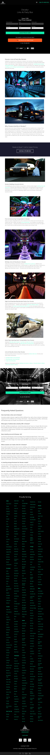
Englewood (16, 541)
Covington (24, 657)
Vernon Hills (32, 711)
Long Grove (32, 661)
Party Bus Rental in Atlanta (39, 363)
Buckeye (39, 538)
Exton (23, 500)
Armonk (15, 521)
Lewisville (8, 554)
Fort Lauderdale (40, 593)
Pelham (15, 601)
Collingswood (16, 709)
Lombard (31, 658)
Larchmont (16, 568)
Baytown (7, 632)
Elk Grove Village (33, 608)
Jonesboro (24, 701)
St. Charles (32, 704)
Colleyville (8, 513)
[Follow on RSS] (29, 753)
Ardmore (15, 686)
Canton (23, 650)
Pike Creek (24, 580)
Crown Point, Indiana (32, 597)
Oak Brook (32, 671)
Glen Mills (23, 508)
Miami (39, 588)
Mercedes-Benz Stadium (15, 342)
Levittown (23, 536)
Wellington (40, 713)
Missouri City (8, 672)
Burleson (7, 578)
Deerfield (31, 600)
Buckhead (29, 304)
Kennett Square (24, 528)
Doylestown (16, 666)
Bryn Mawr (16, 696)
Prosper (7, 506)
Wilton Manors (40, 720)
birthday (14, 67)
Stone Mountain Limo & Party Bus (13, 359)
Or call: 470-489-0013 (25, 43)
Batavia (31, 583)
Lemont (31, 648)
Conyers (23, 655)
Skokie (31, 702)
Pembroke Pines (41, 613)
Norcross (23, 721)
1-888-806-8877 (25, 732)
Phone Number (34, 22)
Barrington (32, 581)
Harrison (15, 556)
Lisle (31, 656)
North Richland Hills (8, 589)
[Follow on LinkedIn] (25, 740)
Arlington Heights (31, 578)
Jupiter (39, 650)
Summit (15, 636)
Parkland (39, 688)
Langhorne (24, 531)
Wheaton (31, 716)
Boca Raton (40, 596)
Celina (7, 541)
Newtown (23, 570)
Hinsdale (31, 549)
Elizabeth (15, 513)
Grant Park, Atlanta (24, 689)
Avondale (39, 536)
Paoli (23, 575)
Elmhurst (31, 610)
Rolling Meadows (31, 692)
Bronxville (15, 531)
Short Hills (16, 626)
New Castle (24, 561)
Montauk (15, 578)
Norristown (24, 573)
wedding (7, 67)
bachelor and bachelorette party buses (21, 306)
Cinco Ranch (8, 637)
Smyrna (31, 512)
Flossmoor (32, 615)
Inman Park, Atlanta (24, 698)
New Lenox (32, 668)
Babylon (15, 523)
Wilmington (16, 678)
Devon (15, 714)
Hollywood (40, 611)
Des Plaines (32, 602)
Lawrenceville (24, 706)
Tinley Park (32, 569)
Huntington (16, 563)
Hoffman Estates (33, 633)
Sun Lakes (40, 579)
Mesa (39, 518)
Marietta (23, 633)
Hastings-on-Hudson (16, 560)
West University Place (8, 707)
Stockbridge (32, 517)
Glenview (31, 628)
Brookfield (32, 586)
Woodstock (32, 542)
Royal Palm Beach (40, 699)
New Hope (24, 564)
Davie (39, 631)
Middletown (24, 551)
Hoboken (15, 516)
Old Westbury (16, 596)
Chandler (39, 513)
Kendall (39, 653)
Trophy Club (8, 600)
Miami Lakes (40, 676)
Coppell (7, 544)
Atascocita (8, 629)
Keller (7, 516)
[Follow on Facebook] (20, 740)
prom (11, 67)
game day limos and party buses (27, 343)
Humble (7, 655)
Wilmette (31, 721)
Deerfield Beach (40, 634)
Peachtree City (32, 501)
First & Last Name (9, 22)
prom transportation (25, 222)
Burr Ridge (32, 591)
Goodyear (39, 554)
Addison (7, 534)
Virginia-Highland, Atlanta (31, 539)
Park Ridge (32, 684)
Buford (23, 647)
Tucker (31, 527)
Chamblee (24, 652)
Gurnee (31, 630)
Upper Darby (16, 671)
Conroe (7, 639)
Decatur (23, 665)
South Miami (40, 702)
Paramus (15, 598)
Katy (7, 614)
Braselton (23, 642)
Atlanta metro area (33, 353)
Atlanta (23, 620)
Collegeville (16, 706)
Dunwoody (24, 677)
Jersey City (16, 508)
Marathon (39, 671)
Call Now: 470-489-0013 (25, 151)
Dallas (7, 500)
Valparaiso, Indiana (32, 708)
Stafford (7, 694)
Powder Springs (32, 504)
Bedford (7, 573)
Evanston (31, 613)
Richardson (8, 559)
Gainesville (24, 685)
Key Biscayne (40, 655)
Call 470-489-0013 (44, 2)
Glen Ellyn (31, 623)
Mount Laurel (24, 556)
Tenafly (15, 644)
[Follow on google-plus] (26, 753)
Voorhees (23, 600)
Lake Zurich (32, 646)
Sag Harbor (16, 621)
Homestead (40, 645)
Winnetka (39, 501)
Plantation (39, 693)
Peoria (39, 564)
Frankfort (31, 618)
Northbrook (32, 559)
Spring (7, 624)
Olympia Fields (32, 676)
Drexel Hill (16, 719)
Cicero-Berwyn (32, 567)
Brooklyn (7, 714)
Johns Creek (24, 623)
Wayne (15, 658)
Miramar (39, 606)
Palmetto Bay (40, 685)
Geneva (31, 620)
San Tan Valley (40, 569)
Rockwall (7, 508)
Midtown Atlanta (35, 304)
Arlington (7, 518)
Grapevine (8, 511)
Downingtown (16, 716)
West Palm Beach (40, 717)
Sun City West (40, 574)
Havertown (24, 518)
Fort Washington (25, 503)
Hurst (7, 583)
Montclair (15, 580)
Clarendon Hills (32, 593)
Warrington (24, 605)
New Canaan (16, 588)
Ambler (15, 683)
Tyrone (31, 529)
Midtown (23, 713)
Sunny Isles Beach (40, 708)
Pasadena (8, 627)
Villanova (23, 597)
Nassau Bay (8, 679)
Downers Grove (32, 605)
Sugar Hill (31, 522)
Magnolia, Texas (9, 665)
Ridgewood (16, 611)
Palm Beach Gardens (40, 680)
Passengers (34, 26)
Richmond (8, 684)
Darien (15, 536)
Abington (15, 681)
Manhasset (16, 575)
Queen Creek (40, 516)
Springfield (24, 592)
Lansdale (23, 533)
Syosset (15, 639)
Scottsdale (40, 508)
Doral (39, 639)
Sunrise (39, 711)
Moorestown (24, 554)
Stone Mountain (32, 519)
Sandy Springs (32, 507)
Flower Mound (8, 503)
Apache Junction (41, 531)
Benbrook (8, 576)
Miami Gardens (40, 608)
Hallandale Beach (40, 642)
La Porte (7, 662)
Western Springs (33, 713)
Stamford (15, 634)
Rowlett (7, 562)
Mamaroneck (16, 573)
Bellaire (7, 634)
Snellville (31, 514)
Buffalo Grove (32, 588)
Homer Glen (32, 635)
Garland (7, 526)
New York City (9, 711)
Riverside (31, 689)
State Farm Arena (29, 342)
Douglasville (24, 670)
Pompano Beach (41, 695)
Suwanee (31, 524)
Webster (7, 703)
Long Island (16, 503)
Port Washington (17, 603)
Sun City (39, 576)
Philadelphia (16, 655)
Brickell (39, 621)
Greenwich (16, 554)
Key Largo (39, 658)
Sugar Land (8, 609)
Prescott (39, 566)
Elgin (31, 572)
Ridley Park (24, 589)
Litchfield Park (40, 556)
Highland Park (8, 551)
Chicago (31, 546)
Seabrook (8, 689)
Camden (15, 673)
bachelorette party (20, 67)
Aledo (7, 571)
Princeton (15, 606)
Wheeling (31, 718)
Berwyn (15, 688)
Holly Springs (24, 694)
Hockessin (24, 521)
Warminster (24, 602)
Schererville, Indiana (32, 699)
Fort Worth (8, 568)
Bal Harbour (40, 616)
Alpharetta (24, 625)
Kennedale (8, 595)
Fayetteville (24, 680)
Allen (7, 536)
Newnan (23, 718)
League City (8, 619)
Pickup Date (8, 26)
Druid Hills (24, 672)
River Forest (32, 686)
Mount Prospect (32, 666)
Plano (7, 521)
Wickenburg (40, 584)
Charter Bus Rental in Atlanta (12, 364)
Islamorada (40, 648)
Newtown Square (23, 567)
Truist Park (22, 342)
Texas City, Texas (8, 698)
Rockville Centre (17, 613)
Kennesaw (24, 703)
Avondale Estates (23, 639)
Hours (20, 26)
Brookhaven (24, 644)
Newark (15, 505)
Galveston (8, 652)
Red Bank (15, 608)
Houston (8, 606)
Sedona (39, 571)
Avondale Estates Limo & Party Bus (13, 357)
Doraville (23, 667)
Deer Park (8, 642)
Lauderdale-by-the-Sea (40, 668)
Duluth (23, 675)
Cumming (23, 660)
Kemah (7, 657)
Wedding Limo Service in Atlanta (26, 363)
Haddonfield (24, 513)
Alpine (15, 518)
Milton (23, 716)
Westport (15, 649)
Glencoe (31, 625)
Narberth (23, 559)
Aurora (31, 562)
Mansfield (8, 586)
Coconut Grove (40, 626)
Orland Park (32, 679)
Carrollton (8, 539)
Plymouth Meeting (23, 584)
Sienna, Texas (8, 692)
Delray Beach (40, 636)
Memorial (7, 670)
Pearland (7, 617)
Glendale (39, 521)
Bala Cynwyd (16, 668)
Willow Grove (24, 614)
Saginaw (7, 592)
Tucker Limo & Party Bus (11, 360)
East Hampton (16, 538)
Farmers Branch (9, 546)
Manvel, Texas (8, 667)
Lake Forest (32, 551)
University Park (8, 564)
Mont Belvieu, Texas (8, 676)
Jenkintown (24, 526)
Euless (7, 581)
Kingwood (8, 660)
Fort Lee (15, 546)
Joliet (31, 564)
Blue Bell (15, 691)
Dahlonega (24, 662)
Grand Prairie (8, 549)
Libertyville (32, 651)
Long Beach (16, 570)
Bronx (7, 719)
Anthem (39, 528)
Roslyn (15, 616)
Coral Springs (40, 629)
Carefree (39, 541)
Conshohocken (16, 711)
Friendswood (8, 647)
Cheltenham (16, 701)
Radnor (23, 587)
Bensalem (16, 676)
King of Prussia (16, 663)
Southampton (16, 631)
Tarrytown (16, 641)
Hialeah (39, 603)
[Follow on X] (29, 740)
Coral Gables (40, 591)
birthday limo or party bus (29, 263)
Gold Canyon (40, 551)
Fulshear (7, 650)
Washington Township (24, 608)
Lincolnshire (32, 653)
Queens (7, 716)
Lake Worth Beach (40, 664)
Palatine (31, 681)
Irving (7, 529)
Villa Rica (31, 532)
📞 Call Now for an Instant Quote (25, 40)
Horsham (23, 523)
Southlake (8, 597)
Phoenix (39, 505)
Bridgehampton (16, 528)
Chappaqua (16, 533)
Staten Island (16, 500)
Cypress (7, 622)
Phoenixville (24, 578)
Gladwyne (23, 505)
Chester (15, 704)
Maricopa (39, 559)
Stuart (39, 704)
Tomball (7, 701)
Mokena (31, 663)
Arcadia (39, 533)
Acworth (23, 635)
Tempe (39, 523)
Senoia (31, 509)
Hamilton (23, 516)
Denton (7, 531)
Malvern (23, 538)
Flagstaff (39, 546)
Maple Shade (24, 541)
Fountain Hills (40, 549)
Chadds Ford (16, 699)
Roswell (23, 628)
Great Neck (16, 551)
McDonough (24, 711)
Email (20, 22)
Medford (23, 546)
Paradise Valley (40, 561)
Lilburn (23, 708)
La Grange (32, 643)
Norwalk (15, 593)
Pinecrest (39, 690)
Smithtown (16, 629)
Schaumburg (32, 695)
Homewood (32, 638)
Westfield (15, 646)
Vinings (31, 534)
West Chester (24, 611)
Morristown (16, 583)
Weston (39, 598)
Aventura (39, 601)
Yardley (23, 616)
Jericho (15, 565)
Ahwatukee (40, 526)
